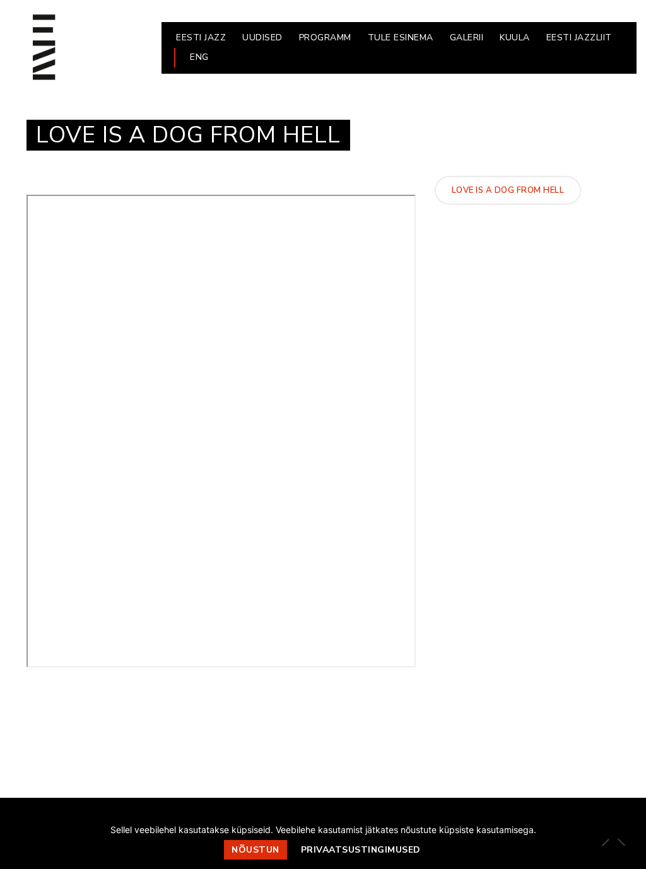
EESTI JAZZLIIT (579, 37)
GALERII (467, 37)
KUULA (515, 37)
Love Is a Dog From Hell (508, 190)
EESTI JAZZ (201, 37)
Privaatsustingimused (361, 850)
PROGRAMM (325, 37)
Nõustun (255, 850)
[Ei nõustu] (621, 842)
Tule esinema (400, 37)
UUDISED (262, 37)
